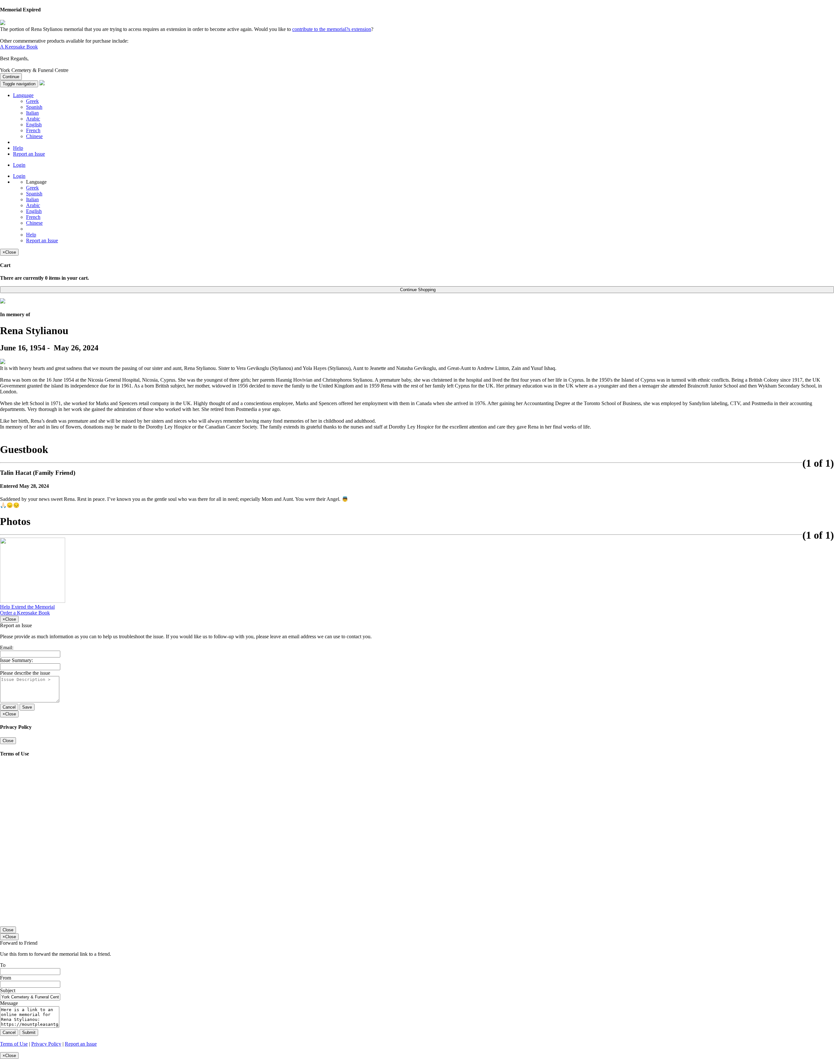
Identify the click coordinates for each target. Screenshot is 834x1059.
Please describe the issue (25, 673)
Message (9, 1003)
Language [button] (23, 95)
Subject (7, 990)
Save (27, 707)
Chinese (34, 136)
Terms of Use (14, 1044)
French (33, 130)
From (5, 978)
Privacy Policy (46, 1044)
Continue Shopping (417, 289)
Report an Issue (29, 154)
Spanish (34, 107)
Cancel (9, 707)
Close (8, 740)
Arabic (33, 118)
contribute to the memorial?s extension (331, 29)
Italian (32, 113)
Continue (11, 76)
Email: (6, 647)
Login (19, 165)
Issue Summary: (16, 660)
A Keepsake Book (19, 46)
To (3, 965)
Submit (29, 1032)
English (34, 124)
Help (18, 148)
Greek (32, 101)
